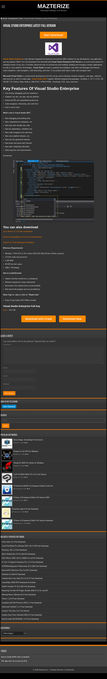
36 (27, 465)
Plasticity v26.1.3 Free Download (14, 550)
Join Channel (9, 406)
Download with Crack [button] (38, 318)
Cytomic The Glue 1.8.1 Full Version (15, 611)
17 (30, 523)
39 (27, 454)
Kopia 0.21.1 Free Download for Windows (18, 242)
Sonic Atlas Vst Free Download (13, 542)
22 (29, 489)
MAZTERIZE (53, 6)
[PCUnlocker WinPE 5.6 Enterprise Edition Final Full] (7, 490)
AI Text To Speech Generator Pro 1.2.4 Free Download (22, 562)
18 (27, 512)
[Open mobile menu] (3, 7)
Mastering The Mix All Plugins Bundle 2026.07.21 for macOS (25, 591)
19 (26, 500)
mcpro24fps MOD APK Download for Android (18, 582)
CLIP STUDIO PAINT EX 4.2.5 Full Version (30, 474)
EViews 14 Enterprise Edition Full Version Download (33, 520)
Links (5, 310)
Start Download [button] (53, 35)
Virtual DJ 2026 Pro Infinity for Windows (29, 463)
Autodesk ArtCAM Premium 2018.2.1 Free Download (21, 603)
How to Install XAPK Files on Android (15, 657)
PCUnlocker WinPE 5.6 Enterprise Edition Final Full (33, 486)
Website (6, 384)
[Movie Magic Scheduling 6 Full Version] (7, 444)
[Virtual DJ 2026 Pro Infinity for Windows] (7, 467)
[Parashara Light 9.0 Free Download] (6, 513)
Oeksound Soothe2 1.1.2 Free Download (17, 607)
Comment (7, 345)
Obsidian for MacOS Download (13, 574)
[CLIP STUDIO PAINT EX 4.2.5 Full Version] (7, 478)
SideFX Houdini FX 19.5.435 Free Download (18, 586)
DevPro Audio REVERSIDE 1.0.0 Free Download (20, 619)
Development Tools (15, 18)
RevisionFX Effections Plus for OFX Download (19, 570)
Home (4, 18)
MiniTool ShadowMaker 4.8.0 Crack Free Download (22, 237)
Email (5, 376)
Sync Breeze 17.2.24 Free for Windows (18, 231)
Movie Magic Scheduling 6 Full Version (28, 440)
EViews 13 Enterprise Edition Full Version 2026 (31, 497)
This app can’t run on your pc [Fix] (14, 661)
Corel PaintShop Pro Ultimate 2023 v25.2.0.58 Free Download (25, 546)
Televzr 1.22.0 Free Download (13, 599)
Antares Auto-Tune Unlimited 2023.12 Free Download (22, 615)
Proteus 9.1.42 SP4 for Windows (26, 451)
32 (27, 477)
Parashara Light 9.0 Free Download (25, 509)
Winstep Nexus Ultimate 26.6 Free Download (19, 595)
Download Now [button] (72, 318)
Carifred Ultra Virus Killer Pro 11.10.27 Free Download (22, 578)
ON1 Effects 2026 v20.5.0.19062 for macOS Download (22, 558)
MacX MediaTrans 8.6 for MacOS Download (18, 554)
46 (27, 442)
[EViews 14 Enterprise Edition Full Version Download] (7, 524)
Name (5, 368)
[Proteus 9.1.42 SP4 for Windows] (7, 455)
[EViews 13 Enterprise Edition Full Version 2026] (7, 501)
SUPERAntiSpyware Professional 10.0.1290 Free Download (24, 566)
